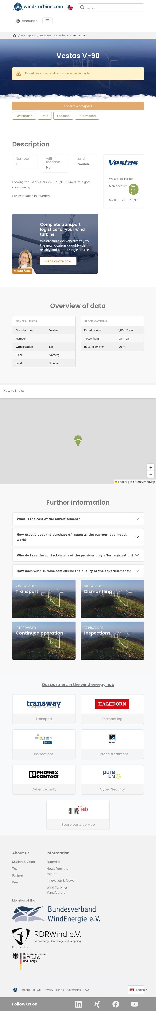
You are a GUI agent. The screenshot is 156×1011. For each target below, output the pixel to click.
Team (16, 868)
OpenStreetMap (144, 481)
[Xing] (97, 1004)
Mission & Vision (23, 861)
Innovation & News (60, 880)
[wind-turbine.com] (14, 36)
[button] (70, 7)
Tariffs (60, 990)
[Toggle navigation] (47, 20)
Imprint (25, 990)
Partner (17, 875)
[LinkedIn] (78, 1004)
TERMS (37, 990)
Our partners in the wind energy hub (78, 684)
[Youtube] (134, 1004)
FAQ (86, 990)
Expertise (53, 861)
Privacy (48, 990)
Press (16, 882)
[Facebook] (115, 1004)
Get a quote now (58, 261)
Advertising (73, 990)
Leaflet (122, 481)
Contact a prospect (78, 106)
